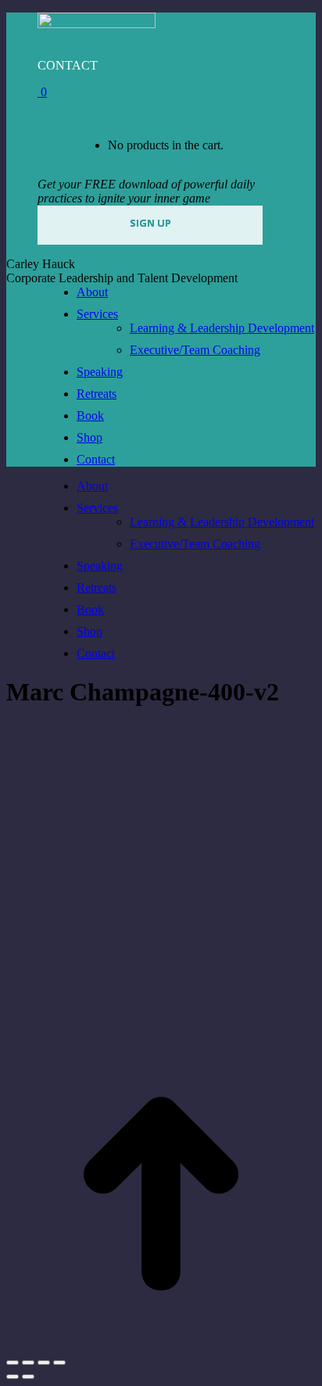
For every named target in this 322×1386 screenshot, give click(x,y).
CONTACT (68, 65)
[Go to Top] (161, 1344)
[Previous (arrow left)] (12, 1376)
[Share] (28, 1362)
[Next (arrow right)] (28, 1376)
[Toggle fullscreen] (44, 1362)
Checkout (112, 118)
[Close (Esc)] (12, 1362)
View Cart (63, 118)
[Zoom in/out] (59, 1362)
